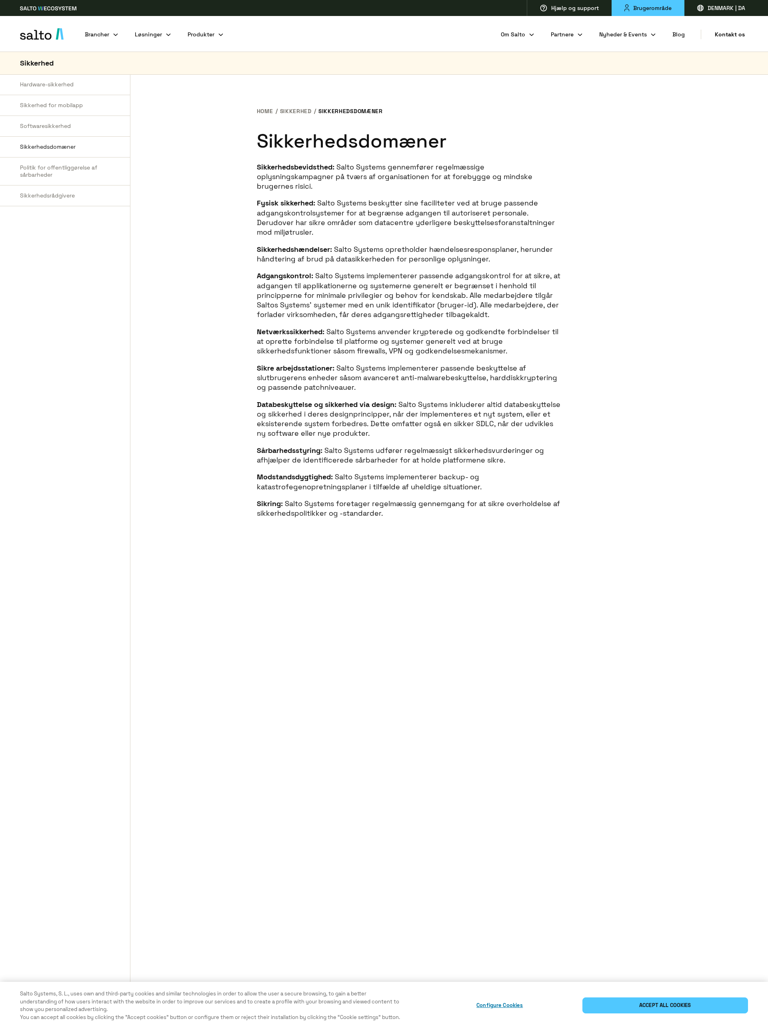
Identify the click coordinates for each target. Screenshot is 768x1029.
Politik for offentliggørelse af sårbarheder (58, 171)
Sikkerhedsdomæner (48, 146)
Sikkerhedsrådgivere (47, 195)
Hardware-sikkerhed (47, 84)
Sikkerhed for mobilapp (51, 105)
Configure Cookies (499, 1005)
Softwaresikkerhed (45, 126)
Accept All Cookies (665, 1005)
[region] (384, 1005)
